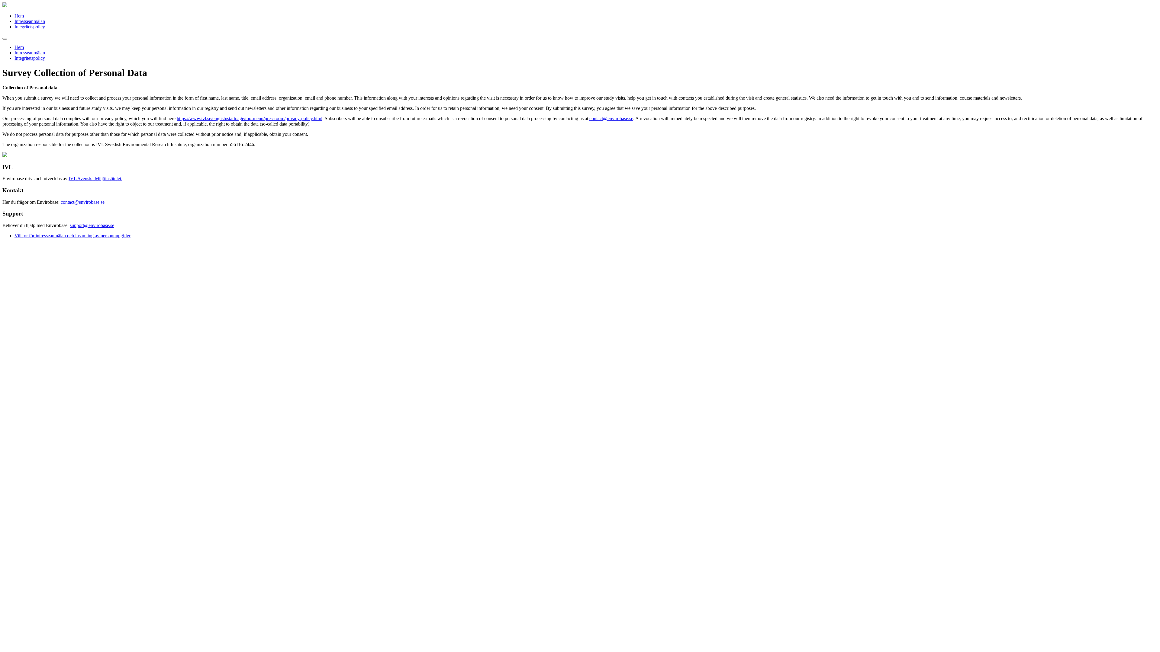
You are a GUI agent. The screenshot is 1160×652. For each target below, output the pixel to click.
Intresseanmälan (29, 21)
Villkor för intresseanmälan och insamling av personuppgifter (72, 235)
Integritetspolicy (29, 26)
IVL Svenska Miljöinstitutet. (95, 178)
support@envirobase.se (92, 225)
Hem (19, 15)
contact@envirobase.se (611, 118)
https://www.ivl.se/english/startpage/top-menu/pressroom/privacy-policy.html (249, 118)
